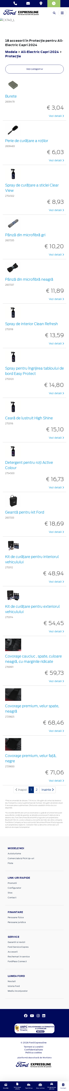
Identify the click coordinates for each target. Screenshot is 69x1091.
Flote (10, 863)
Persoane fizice (16, 917)
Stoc (10, 892)
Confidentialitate (33, 1049)
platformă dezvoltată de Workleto (34, 1057)
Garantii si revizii (16, 942)
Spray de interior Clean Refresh (31, 324)
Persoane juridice (17, 922)
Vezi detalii (55, 116)
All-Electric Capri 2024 (40, 52)
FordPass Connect (17, 961)
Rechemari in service (19, 956)
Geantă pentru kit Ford (24, 512)
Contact (12, 897)
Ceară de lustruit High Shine (29, 418)
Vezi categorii (33, 69)
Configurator (14, 887)
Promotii (12, 883)
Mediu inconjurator (18, 990)
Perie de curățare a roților (26, 141)
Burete (11, 96)
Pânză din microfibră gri (25, 235)
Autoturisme (14, 853)
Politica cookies (33, 1052)
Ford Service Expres (18, 946)
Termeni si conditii (33, 1046)
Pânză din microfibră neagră (29, 279)
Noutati (12, 981)
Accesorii (13, 951)
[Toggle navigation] (62, 12)
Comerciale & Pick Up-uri (21, 858)
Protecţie (13, 56)
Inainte (47, 789)
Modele (11, 52)
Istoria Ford (14, 986)
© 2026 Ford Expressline (34, 1042)
